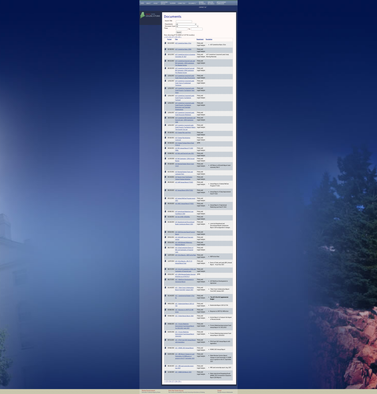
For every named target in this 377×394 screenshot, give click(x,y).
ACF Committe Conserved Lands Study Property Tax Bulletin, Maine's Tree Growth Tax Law (185, 127)
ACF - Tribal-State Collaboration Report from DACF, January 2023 (184, 288)
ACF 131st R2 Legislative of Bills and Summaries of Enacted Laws (185, 270)
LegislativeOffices (164, 3)
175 (166, 37)
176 (169, 37)
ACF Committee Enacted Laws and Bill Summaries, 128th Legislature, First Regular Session (185, 63)
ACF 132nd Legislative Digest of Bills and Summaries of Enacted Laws (184, 249)
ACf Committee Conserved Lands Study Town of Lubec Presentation (185, 76)
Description (209, 39)
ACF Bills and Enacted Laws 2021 (184, 153)
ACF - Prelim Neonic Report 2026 (184, 316)
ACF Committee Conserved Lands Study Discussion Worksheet (184, 113)
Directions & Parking (199, 392)
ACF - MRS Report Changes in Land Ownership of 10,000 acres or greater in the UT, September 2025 (184, 356)
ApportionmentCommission (221, 2)
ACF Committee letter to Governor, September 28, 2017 (185, 55)
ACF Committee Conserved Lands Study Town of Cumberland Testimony (184, 83)
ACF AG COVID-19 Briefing (182, 217)
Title (176, 39)
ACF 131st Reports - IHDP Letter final (185, 255)
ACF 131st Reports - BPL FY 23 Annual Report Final (183, 262)
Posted (169, 39)
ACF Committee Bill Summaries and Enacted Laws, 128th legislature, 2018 (185, 120)
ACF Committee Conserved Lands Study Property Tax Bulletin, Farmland (184, 97)
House (156, 3)
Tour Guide (171, 392)
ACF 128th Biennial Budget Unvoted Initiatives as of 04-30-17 (185, 275)
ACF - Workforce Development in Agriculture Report (184, 280)
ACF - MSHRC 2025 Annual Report (184, 348)
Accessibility (178, 392)
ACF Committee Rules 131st (183, 43)
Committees (182, 3)
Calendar (173, 3)
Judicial (150, 392)
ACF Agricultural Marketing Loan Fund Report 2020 (184, 212)
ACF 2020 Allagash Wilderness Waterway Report (183, 243)
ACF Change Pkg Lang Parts (183, 132)
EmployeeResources (211, 2)
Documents (193, 3)
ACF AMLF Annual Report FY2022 (184, 203)
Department (200, 39)
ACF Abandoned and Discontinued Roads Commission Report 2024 (184, 223)
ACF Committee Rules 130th (183, 49)
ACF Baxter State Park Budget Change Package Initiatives (183, 178)
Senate (148, 3)
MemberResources (202, 2)
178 (175, 37)
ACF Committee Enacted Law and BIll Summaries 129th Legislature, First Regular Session (184, 70)
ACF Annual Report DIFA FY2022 (184, 190)
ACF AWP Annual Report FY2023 (184, 182)
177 (172, 37)
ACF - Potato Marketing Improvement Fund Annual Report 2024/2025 (184, 334)
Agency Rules (156, 392)
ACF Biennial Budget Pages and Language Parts (184, 173)
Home (142, 3)
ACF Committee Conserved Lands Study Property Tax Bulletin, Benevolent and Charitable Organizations (184, 106)
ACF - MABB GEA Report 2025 (183, 372)
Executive (144, 392)
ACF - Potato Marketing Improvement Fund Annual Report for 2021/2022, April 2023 (184, 326)
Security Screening (188, 392)
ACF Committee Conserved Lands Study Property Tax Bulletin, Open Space (184, 90)
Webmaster (230, 392)
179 (179, 37)
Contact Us (203, 7)
